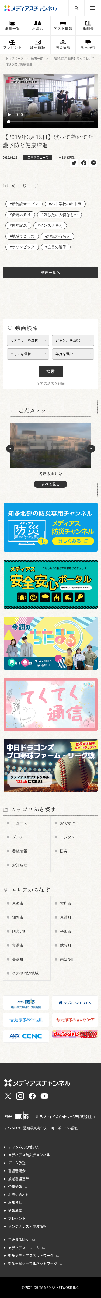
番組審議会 (17, 1171)
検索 (50, 371)
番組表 (88, 28)
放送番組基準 (18, 1179)
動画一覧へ (50, 272)
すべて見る (50, 484)
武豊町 (65, 945)
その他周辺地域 (25, 973)
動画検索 (88, 47)
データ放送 (17, 1163)
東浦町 (65, 917)
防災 (64, 851)
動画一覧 (37, 58)
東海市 (17, 903)
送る (93, 163)
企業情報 (15, 1186)
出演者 (37, 28)
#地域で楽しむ (22, 236)
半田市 (65, 931)
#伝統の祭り (20, 214)
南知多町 (67, 959)
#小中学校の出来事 (65, 204)
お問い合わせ (18, 1194)
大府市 (65, 903)
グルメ (17, 837)
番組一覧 (12, 28)
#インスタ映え (50, 225)
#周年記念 (18, 225)
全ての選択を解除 (51, 383)
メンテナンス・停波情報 (27, 1226)
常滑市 (17, 945)
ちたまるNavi (18, 1239)
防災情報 (63, 47)
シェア (84, 163)
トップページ (14, 58)
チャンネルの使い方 (24, 1147)
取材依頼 (37, 47)
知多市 (17, 917)
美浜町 (17, 959)
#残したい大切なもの (59, 214)
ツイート (74, 163)
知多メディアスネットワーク (31, 1255)
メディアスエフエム (24, 1248)
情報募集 (15, 1210)
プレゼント (12, 47)
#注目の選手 (55, 247)
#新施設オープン (24, 204)
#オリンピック (22, 247)
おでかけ (67, 823)
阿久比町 (19, 931)
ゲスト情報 (63, 28)
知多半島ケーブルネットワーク (32, 1263)
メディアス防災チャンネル (29, 1155)
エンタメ (67, 837)
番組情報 (19, 851)
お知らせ (19, 865)
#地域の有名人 (57, 236)
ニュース (19, 823)
